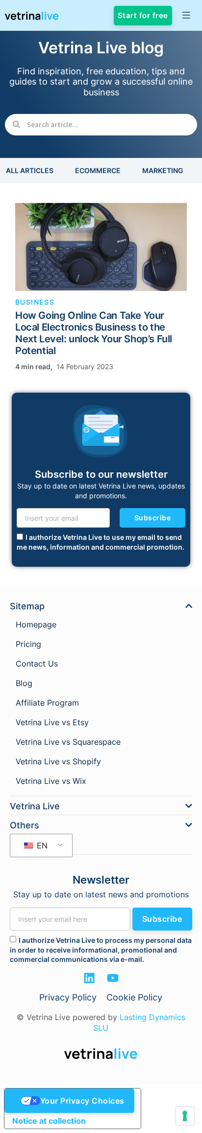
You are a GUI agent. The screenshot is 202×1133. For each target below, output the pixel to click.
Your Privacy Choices (82, 1101)
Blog (24, 683)
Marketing (162, 170)
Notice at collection (49, 1121)
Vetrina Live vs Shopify (58, 761)
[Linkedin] (89, 978)
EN (41, 845)
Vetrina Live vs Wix (51, 781)
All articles (29, 170)
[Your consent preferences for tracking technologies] (185, 1116)
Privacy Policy (68, 997)
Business (34, 302)
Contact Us (37, 663)
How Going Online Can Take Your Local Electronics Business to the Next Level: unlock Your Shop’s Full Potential (93, 333)
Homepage (36, 624)
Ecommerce (98, 170)
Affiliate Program (47, 703)
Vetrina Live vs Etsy (52, 722)
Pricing (28, 644)
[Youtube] (113, 978)
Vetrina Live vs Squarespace (68, 742)
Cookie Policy (134, 997)
